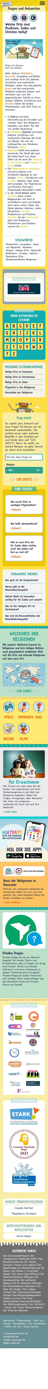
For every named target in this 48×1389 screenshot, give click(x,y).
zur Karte (24, 691)
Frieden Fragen (13, 953)
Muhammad (12, 244)
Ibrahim (24, 226)
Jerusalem (25, 244)
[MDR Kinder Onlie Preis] (24, 1174)
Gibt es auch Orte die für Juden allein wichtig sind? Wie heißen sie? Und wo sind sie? (23, 547)
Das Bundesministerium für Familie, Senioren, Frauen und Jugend (23, 1261)
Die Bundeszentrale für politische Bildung (20, 1279)
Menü (42, 3)
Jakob (22, 147)
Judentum (15, 18)
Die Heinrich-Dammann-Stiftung (23, 1275)
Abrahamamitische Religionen (21, 259)
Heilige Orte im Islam (16, 382)
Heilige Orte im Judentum (19, 371)
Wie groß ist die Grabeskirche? (21, 580)
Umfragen (23, 717)
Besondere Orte (14, 256)
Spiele (8, 717)
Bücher (8, 739)
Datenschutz (24, 1320)
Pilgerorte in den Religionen (20, 387)
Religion (10, 464)
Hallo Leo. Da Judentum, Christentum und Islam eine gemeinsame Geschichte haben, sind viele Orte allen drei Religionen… (15, 556)
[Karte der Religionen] (24, 675)
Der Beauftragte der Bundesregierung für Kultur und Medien (24, 1267)
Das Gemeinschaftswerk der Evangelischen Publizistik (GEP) (19, 1257)
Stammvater (32, 217)
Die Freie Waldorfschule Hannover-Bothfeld (21, 1300)
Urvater (23, 253)
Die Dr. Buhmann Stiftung (26, 1283)
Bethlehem (26, 73)
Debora (17, 68)
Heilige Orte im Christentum (20, 376)
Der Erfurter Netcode (15, 1310)
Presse (6, 1323)
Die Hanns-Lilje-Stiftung (25, 1273)
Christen (9, 103)
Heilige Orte (22, 250)
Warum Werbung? (24, 279)
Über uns (39, 1320)
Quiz (38, 717)
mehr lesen (11, 811)
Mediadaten (19, 1323)
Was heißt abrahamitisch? (23, 523)
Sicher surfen (31, 1326)
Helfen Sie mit (13, 1326)
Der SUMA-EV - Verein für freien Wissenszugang (24, 1306)
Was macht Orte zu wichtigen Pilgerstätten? (23, 503)
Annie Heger (24, 1236)
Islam (33, 18)
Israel (8, 88)
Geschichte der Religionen (19, 392)
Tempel (20, 177)
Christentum (24, 18)
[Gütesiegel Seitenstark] (24, 1116)
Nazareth (10, 76)
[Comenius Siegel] (24, 1144)
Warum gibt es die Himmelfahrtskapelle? (16, 588)
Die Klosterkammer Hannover (19, 1286)
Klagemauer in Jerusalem (26, 168)
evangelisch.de (11, 1336)
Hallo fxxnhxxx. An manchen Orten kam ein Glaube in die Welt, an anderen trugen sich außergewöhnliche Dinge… (15, 509)
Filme (24, 739)
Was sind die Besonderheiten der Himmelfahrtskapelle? (22, 617)
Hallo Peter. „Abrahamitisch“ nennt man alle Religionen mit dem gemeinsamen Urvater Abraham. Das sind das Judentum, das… (15, 528)
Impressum (9, 1320)
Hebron (34, 253)
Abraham (12, 195)
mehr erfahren (13, 902)
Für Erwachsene (37, 1323)
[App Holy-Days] (24, 839)
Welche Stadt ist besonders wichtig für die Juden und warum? (23, 598)
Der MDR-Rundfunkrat (15, 1304)
